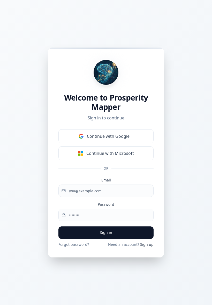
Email (106, 180)
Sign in (106, 232)
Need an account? (131, 244)
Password (106, 204)
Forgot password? (73, 244)
